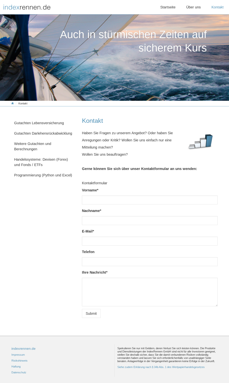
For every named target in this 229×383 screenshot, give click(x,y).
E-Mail (88, 231)
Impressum (18, 354)
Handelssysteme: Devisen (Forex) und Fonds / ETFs (41, 162)
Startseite (168, 7)
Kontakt (217, 7)
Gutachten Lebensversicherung (39, 123)
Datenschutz (18, 372)
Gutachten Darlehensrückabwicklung (43, 133)
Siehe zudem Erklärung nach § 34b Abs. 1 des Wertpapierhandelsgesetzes (161, 367)
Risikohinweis (19, 360)
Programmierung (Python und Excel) (43, 175)
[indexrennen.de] (13, 103)
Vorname (90, 190)
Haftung (16, 366)
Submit (91, 313)
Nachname (91, 211)
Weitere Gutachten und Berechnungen (32, 146)
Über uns (193, 7)
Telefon (88, 252)
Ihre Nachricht (95, 272)
